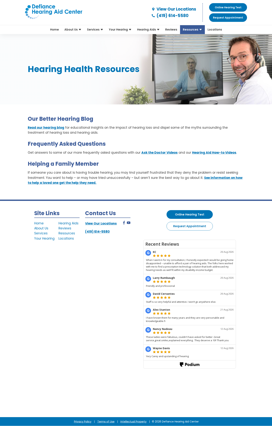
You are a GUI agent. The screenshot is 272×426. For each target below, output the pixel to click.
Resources (191, 29)
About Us (71, 29)
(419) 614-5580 (172, 16)
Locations (215, 29)
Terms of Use (106, 421)
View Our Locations (176, 9)
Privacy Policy (82, 421)
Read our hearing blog (46, 127)
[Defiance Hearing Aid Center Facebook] (124, 223)
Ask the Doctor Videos (159, 152)
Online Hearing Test (189, 214)
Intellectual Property (133, 421)
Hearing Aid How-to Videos (214, 152)
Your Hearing (119, 29)
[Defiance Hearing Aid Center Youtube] (128, 223)
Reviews (171, 29)
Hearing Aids (147, 29)
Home (54, 29)
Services (93, 29)
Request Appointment (189, 226)
